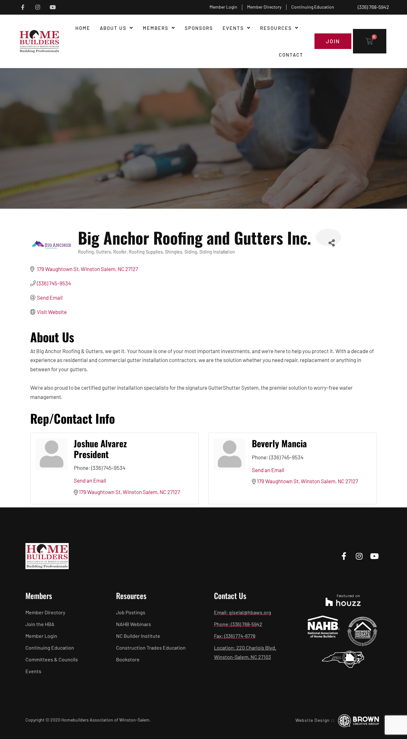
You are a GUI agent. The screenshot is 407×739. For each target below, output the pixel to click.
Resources (276, 28)
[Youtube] (52, 7)
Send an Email (90, 480)
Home (82, 28)
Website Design (312, 720)
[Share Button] (328, 237)
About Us (113, 28)
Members (156, 28)
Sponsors (199, 28)
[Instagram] (37, 7)
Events (233, 28)
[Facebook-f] (22, 7)
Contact (291, 55)
